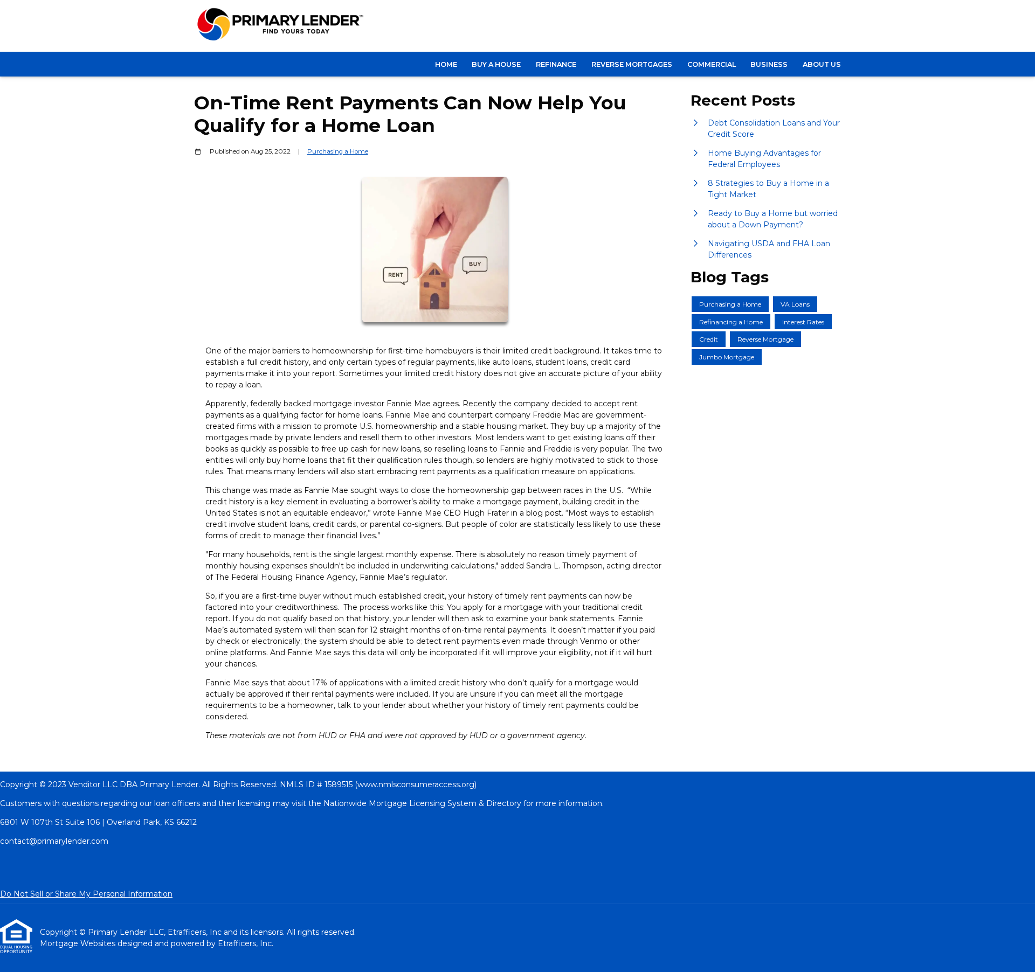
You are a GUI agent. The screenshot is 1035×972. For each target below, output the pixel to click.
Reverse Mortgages (631, 64)
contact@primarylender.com (54, 841)
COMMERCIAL (711, 64)
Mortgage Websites (79, 943)
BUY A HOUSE (496, 64)
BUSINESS (769, 64)
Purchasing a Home (337, 151)
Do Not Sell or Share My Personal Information (86, 894)
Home (446, 64)
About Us (822, 64)
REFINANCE (556, 64)
